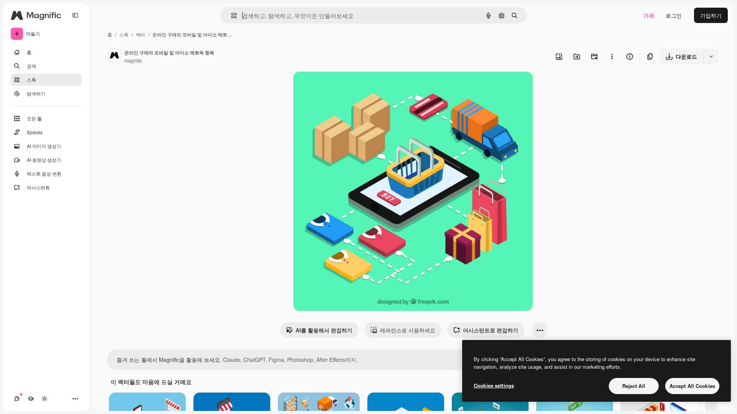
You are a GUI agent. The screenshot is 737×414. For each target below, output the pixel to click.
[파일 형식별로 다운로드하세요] (711, 56)
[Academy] (31, 399)
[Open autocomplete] (230, 15)
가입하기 (711, 15)
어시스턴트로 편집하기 (490, 330)
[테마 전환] (44, 399)
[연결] (17, 399)
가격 (648, 15)
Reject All (633, 385)
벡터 (140, 34)
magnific (133, 60)
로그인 (674, 15)
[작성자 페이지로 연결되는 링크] (114, 56)
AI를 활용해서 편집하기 (324, 330)
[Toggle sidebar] (75, 15)
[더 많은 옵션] (612, 56)
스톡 (124, 34)
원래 (337, 86)
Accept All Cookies (692, 385)
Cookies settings (494, 385)
